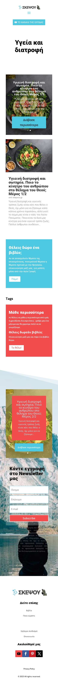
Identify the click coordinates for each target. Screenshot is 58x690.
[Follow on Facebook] (25, 653)
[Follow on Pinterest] (32, 653)
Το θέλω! (16, 347)
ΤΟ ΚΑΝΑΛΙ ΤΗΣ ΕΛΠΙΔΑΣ (30, 22)
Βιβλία (29, 610)
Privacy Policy (29, 668)
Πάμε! (14, 279)
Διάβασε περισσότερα (29, 122)
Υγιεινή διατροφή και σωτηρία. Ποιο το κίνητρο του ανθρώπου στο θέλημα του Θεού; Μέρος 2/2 (29, 409)
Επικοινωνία (29, 636)
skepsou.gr (17, 197)
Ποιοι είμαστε (29, 616)
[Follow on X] (39, 653)
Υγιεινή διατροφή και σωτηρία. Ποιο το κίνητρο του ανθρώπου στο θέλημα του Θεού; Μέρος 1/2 (29, 88)
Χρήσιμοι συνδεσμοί (29, 631)
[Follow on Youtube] (18, 653)
